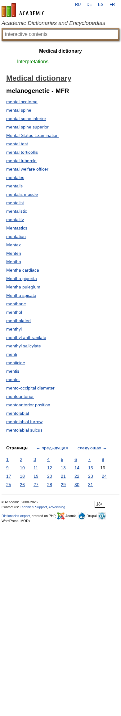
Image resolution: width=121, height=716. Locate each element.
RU (78, 4)
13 (63, 467)
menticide (15, 362)
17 (8, 476)
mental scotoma (22, 101)
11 (36, 467)
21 (63, 476)
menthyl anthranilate (26, 337)
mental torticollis (22, 152)
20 (49, 476)
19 (36, 476)
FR (112, 4)
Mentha (13, 261)
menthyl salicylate (23, 345)
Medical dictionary (60, 51)
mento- (13, 379)
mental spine (18, 110)
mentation (16, 236)
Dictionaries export (16, 516)
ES (101, 4)
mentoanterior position (28, 404)
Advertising (56, 507)
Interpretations (32, 61)
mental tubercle (21, 160)
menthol (14, 312)
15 (90, 467)
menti (11, 354)
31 (90, 484)
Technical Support (33, 507)
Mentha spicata (21, 295)
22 (76, 476)
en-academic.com (24, 10)
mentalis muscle (22, 194)
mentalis (14, 185)
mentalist (15, 202)
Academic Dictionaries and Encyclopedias (53, 23)
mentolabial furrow (24, 421)
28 (49, 484)
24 (104, 476)
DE (89, 4)
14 (76, 467)
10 (22, 467)
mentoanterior (20, 396)
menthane (16, 303)
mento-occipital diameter (30, 387)
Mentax (13, 244)
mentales (15, 177)
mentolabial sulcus (24, 430)
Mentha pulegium (23, 286)
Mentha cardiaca (22, 270)
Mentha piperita (21, 278)
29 (63, 484)
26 (22, 484)
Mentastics (16, 227)
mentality (15, 219)
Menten (13, 253)
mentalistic (16, 211)
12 (49, 467)
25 (8, 484)
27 (36, 484)
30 (76, 484)
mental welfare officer (27, 169)
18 (22, 476)
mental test (17, 143)
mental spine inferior (26, 118)
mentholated (18, 320)
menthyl (14, 329)
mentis (12, 371)
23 (90, 476)
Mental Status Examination (32, 135)
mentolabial (17, 413)
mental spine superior (27, 126)
